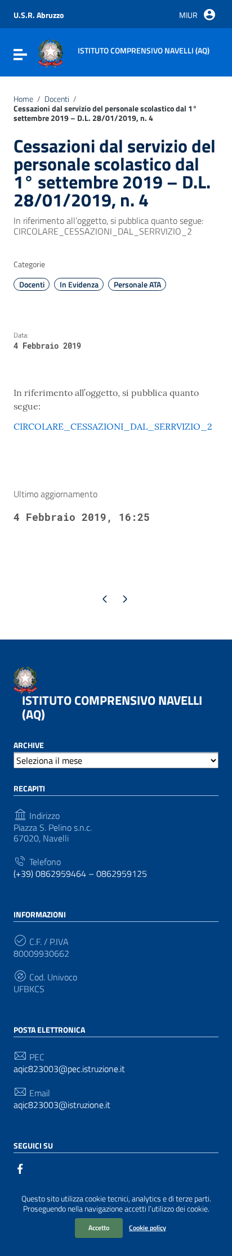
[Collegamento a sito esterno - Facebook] (20, 1167)
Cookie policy (147, 1227)
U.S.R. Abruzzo (39, 15)
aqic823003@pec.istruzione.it (69, 1069)
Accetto (98, 1227)
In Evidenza (79, 284)
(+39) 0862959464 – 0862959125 (80, 873)
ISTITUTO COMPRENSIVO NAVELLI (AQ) (112, 707)
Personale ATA (137, 284)
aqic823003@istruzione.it (62, 1105)
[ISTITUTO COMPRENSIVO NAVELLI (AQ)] (50, 52)
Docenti (56, 99)
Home (23, 99)
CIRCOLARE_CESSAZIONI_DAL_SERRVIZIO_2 (113, 426)
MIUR (188, 15)
